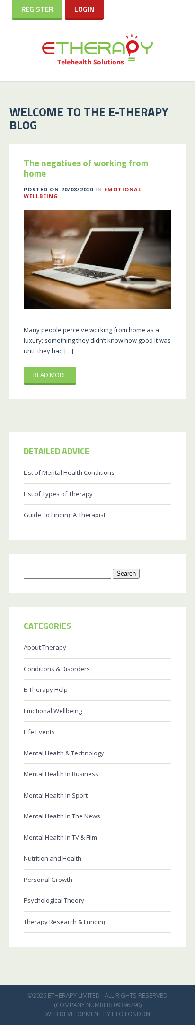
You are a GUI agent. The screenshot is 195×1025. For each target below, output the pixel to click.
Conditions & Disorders (57, 668)
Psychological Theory (54, 900)
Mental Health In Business (61, 774)
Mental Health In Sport (56, 795)
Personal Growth (48, 879)
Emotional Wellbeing (53, 711)
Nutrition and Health (52, 858)
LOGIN (84, 9)
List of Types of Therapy (58, 494)
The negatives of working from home (86, 168)
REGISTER (37, 9)
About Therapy (45, 647)
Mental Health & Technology (64, 753)
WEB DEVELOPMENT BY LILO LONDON (97, 1013)
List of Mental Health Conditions (69, 472)
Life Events (39, 731)
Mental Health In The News (62, 816)
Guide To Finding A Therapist (65, 514)
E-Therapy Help (46, 689)
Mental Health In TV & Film (60, 837)
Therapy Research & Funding (65, 921)
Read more (50, 375)
